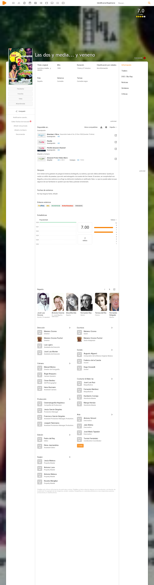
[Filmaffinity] (41, 207)
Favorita (20, 94)
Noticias (125, 82)
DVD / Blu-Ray (127, 77)
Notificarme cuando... (20, 117)
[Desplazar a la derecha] (109, 289)
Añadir (55, 194)
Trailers (124, 71)
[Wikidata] (79, 207)
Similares (125, 88)
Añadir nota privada (20, 126)
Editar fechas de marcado (21, 122)
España (39, 81)
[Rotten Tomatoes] (68, 207)
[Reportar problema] (101, 127)
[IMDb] (48, 207)
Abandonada (20, 104)
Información (126, 65)
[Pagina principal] (4, 4)
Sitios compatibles (90, 127)
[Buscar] (149, 3)
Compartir (21, 111)
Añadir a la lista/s (20, 130)
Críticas (125, 94)
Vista (20, 99)
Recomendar (20, 134)
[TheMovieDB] (56, 207)
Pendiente (20, 89)
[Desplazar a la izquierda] (104, 289)
